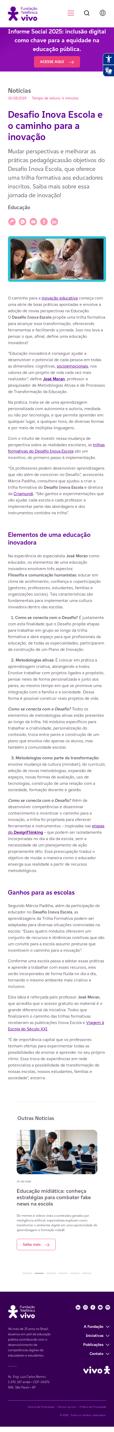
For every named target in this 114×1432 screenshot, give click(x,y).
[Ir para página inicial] (20, 13)
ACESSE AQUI (52, 61)
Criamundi (23, 493)
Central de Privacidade (41, 1407)
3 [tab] (51, 1273)
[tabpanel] (57, 1190)
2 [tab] (39, 1273)
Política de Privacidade (93, 1407)
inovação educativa (60, 298)
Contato (96, 1353)
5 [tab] (75, 1273)
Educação (19, 207)
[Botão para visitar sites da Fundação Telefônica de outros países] (102, 13)
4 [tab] (63, 1273)
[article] (57, 688)
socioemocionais (72, 366)
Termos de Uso (67, 1407)
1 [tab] (27, 1273)
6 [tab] (86, 1273)
